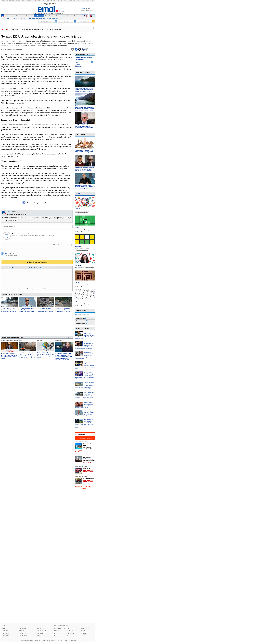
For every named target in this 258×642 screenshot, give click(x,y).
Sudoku (77, 301)
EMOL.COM (57, 630)
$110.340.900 (88, 463)
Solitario (77, 282)
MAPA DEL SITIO (41, 635)
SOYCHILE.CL (70, 635)
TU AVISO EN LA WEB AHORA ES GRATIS (84, 487)
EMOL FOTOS (22, 633)
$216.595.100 (80, 451)
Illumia (39, 340)
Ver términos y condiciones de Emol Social (36, 289)
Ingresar (83, 11)
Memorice (78, 246)
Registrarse (89, 11)
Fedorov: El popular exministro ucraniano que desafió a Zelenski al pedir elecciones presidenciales (85, 187)
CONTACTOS (40, 633)
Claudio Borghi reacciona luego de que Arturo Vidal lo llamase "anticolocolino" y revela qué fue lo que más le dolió (84, 355)
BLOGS (56, 633)
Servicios (77, 16)
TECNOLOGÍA (5, 635)
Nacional (9, 16)
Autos (43, 0)
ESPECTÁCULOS (6, 633)
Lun (92, 0)
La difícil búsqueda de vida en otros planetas (84, 58)
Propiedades (51, 0)
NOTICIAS (4, 628)
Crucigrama (78, 265)
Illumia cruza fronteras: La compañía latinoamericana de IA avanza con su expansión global (45, 355)
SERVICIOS (22, 630)
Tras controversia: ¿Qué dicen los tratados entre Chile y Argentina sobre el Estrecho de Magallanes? (84, 90)
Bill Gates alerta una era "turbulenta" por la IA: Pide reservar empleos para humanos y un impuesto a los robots (84, 127)
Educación (16, 18)
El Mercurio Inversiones (9, 340)
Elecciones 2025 (53, 18)
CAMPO (69, 628)
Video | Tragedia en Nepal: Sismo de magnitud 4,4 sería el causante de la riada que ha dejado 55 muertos (84, 396)
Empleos (59, 0)
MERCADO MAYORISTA (84, 634)
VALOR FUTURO (85, 632)
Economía (19, 16)
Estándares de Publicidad (69, 640)
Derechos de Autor (24, 640)
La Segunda (85, 0)
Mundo (39, 16)
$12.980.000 (88, 481)
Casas (78, 0)
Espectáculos (49, 16)
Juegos (78, 194)
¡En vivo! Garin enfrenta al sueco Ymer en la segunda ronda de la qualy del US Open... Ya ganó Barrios (85, 365)
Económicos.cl (68, 0)
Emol (3, 0)
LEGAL (56, 635)
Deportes (29, 16)
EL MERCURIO (58, 632)
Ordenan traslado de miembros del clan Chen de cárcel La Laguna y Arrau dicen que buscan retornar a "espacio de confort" (84, 385)
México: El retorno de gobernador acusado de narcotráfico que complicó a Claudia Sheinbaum (84, 169)
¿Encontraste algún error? (38, 203)
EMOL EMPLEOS (41, 632)
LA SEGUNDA (70, 633)
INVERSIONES (70, 630)
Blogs (18, 0)
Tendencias (59, 16)
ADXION (83, 630)
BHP (20, 340)
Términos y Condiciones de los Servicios (52, 640)
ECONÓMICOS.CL (85, 628)
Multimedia (32, 18)
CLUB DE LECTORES (59, 628)
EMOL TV (21, 632)
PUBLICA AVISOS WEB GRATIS (84, 438)
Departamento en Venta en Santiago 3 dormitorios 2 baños (89, 458)
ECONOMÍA (5, 630)
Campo (29, 0)
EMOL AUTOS (40, 628)
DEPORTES (5, 632)
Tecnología (9, 18)
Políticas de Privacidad (35, 640)
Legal (23, 0)
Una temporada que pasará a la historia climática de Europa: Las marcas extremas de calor (84, 151)
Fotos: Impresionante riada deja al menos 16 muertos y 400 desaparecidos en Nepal (63, 310)
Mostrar (48, 4)
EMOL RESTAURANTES (25, 635)
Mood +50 (58, 340)
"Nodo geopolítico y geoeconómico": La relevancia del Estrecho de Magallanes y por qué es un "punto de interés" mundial (84, 108)
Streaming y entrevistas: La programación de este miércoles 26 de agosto (37, 29)
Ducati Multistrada (88, 478)
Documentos (24, 18)
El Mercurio (10, 0)
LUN (68, 632)
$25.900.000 (88, 471)
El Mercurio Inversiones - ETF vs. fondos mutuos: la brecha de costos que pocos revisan (9, 356)
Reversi (77, 227)
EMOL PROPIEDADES (42, 630)
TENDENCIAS (22, 628)
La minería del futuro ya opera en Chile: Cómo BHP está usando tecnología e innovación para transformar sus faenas (27, 356)
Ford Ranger (86, 468)
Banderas (77, 208)
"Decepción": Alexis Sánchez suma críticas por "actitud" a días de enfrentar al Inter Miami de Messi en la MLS (84, 335)
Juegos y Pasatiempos (42, 18)
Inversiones (36, 0)
